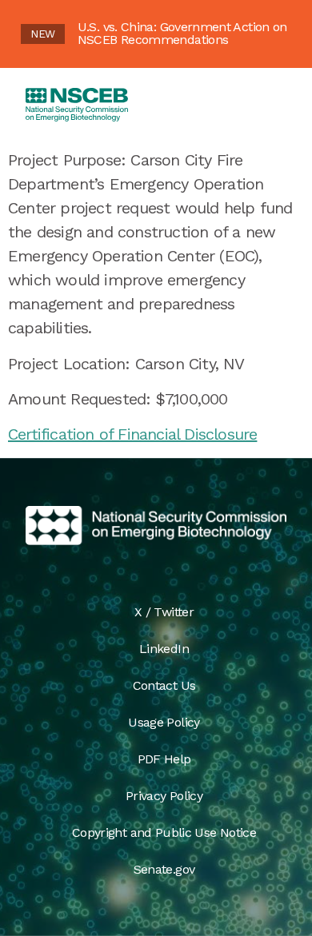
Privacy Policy (164, 795)
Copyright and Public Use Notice (164, 832)
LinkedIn (164, 648)
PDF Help (164, 759)
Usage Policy (163, 722)
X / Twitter (164, 611)
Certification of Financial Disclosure (132, 434)
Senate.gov (164, 869)
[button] (270, 104)
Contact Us (164, 685)
